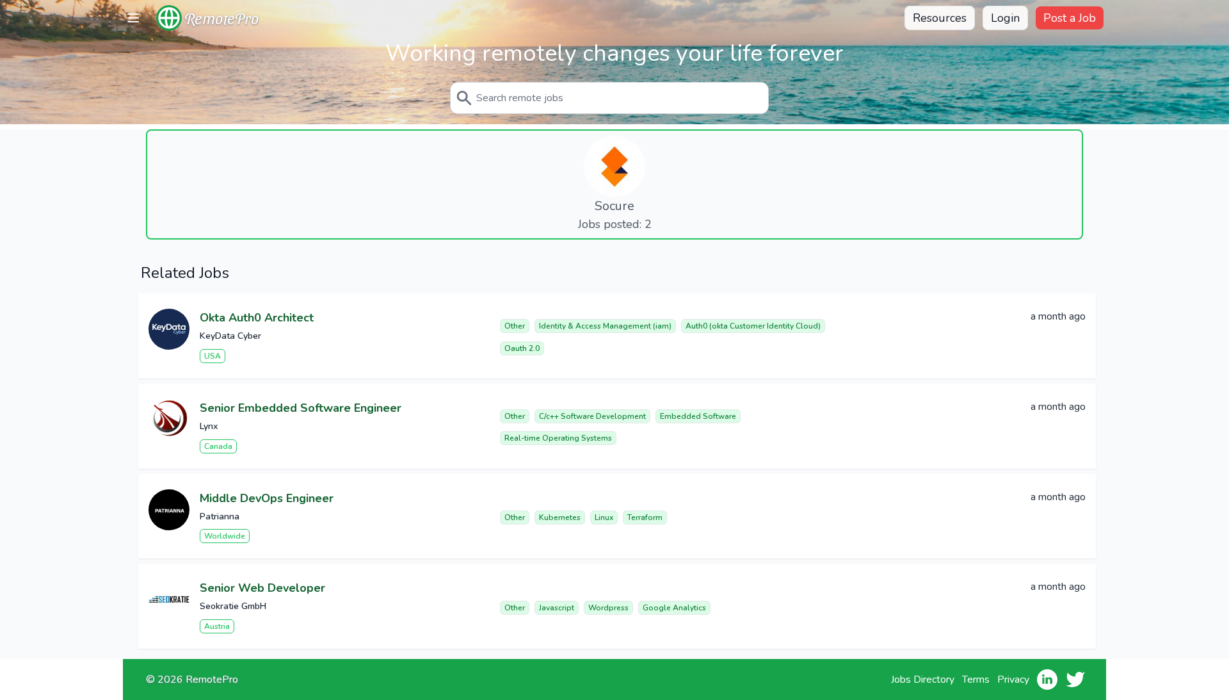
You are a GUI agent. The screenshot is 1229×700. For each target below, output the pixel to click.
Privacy (1013, 679)
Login (1005, 18)
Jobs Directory (922, 679)
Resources (940, 18)
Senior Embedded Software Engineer (300, 408)
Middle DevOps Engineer (266, 498)
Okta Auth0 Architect (257, 317)
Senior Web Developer (262, 588)
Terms (976, 679)
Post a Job (1069, 18)
